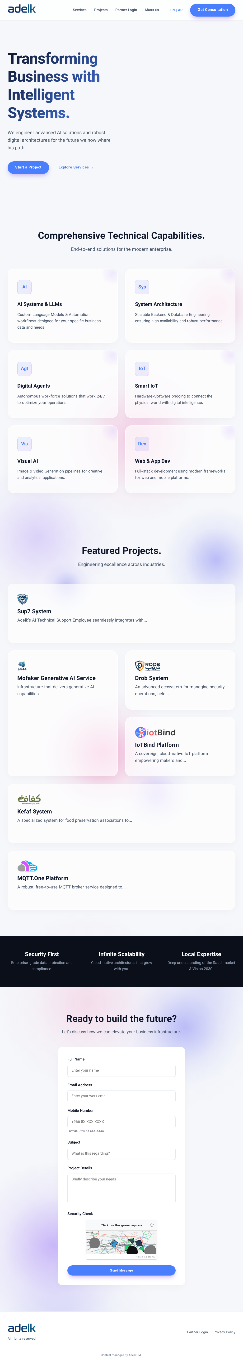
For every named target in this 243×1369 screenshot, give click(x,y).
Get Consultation (213, 10)
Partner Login (126, 10)
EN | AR (176, 10)
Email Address (79, 1085)
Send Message (121, 1270)
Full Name (76, 1060)
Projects (101, 10)
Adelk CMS (135, 1355)
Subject (73, 1143)
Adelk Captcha (145, 1256)
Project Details (79, 1168)
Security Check (80, 1214)
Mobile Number (80, 1111)
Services (80, 10)
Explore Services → (76, 168)
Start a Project (28, 168)
